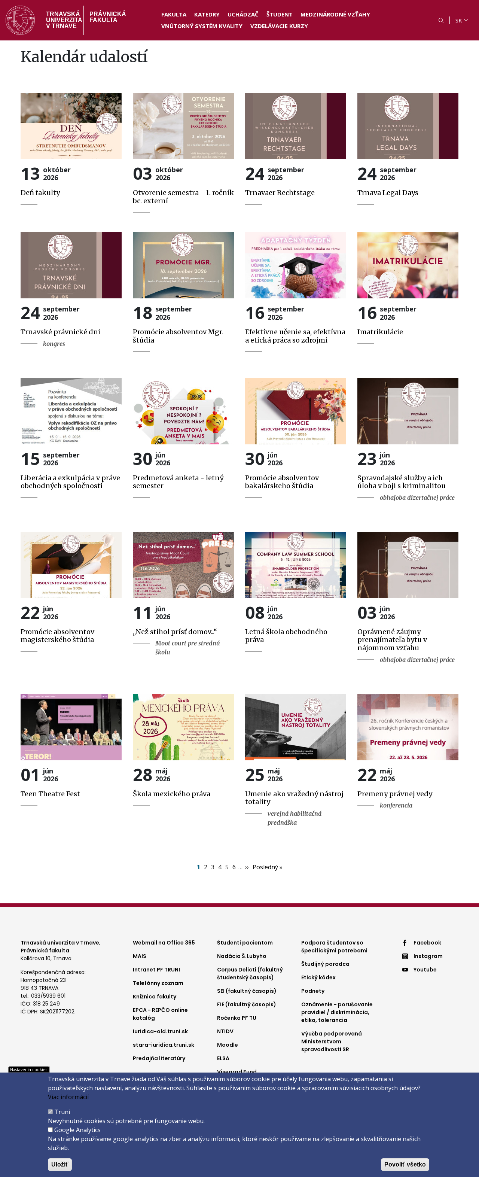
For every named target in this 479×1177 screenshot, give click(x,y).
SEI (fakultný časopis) (247, 991)
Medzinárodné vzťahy (335, 14)
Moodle (227, 1045)
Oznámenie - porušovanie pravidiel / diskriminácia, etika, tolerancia (337, 1012)
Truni (62, 1112)
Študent (279, 14)
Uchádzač (243, 14)
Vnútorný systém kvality (201, 26)
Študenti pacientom (245, 942)
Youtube (425, 969)
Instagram (428, 956)
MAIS (139, 956)
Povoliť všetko (405, 1164)
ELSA (223, 1058)
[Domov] (20, 20)
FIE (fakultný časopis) (246, 1004)
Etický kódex (318, 977)
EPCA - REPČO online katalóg (160, 1014)
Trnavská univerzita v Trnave (62, 20)
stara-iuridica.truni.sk (163, 1045)
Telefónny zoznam (158, 983)
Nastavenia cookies (28, 1069)
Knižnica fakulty (154, 996)
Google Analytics (77, 1130)
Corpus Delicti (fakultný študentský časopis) (250, 973)
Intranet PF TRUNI (156, 969)
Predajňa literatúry (159, 1058)
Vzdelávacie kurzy (279, 26)
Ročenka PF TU (236, 1018)
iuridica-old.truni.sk (160, 1031)
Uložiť (59, 1164)
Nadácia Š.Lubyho (241, 956)
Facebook (427, 942)
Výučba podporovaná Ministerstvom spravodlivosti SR (331, 1041)
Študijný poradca (325, 964)
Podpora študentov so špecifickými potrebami (334, 946)
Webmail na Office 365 (164, 942)
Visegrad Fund (237, 1072)
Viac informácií (68, 1097)
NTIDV (225, 1031)
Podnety (312, 991)
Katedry (207, 14)
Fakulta (173, 14)
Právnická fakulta (107, 17)
